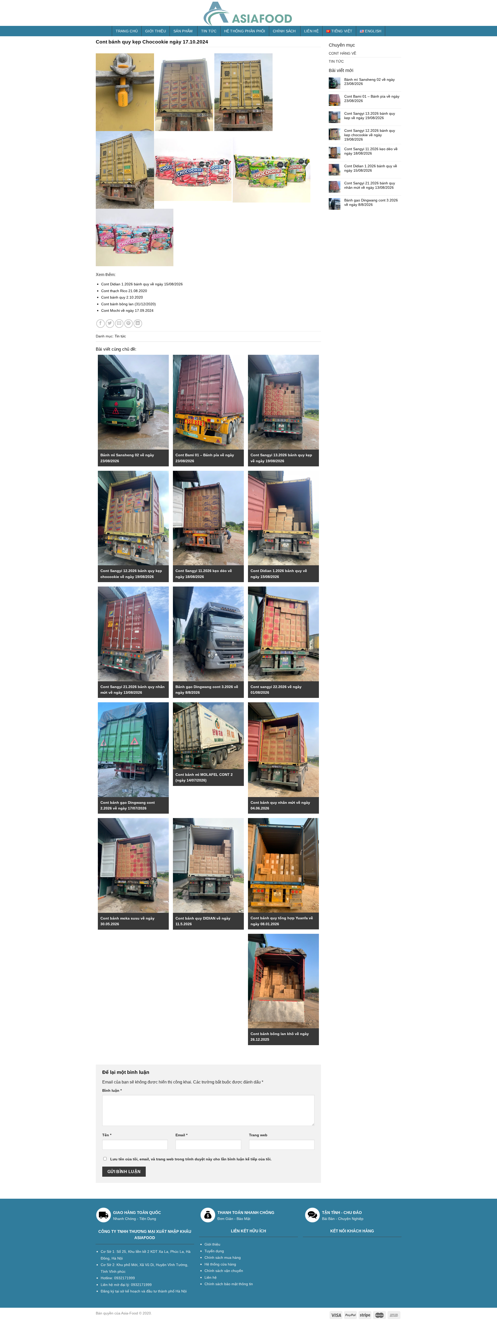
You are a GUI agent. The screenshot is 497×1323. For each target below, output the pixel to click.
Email (181, 1135)
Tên (106, 1135)
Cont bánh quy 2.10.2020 (122, 297)
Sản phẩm (183, 31)
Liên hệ (311, 31)
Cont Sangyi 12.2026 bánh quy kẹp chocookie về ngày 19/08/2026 (369, 134)
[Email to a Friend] (119, 323)
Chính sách (284, 31)
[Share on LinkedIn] (138, 323)
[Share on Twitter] (110, 323)
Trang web (258, 1135)
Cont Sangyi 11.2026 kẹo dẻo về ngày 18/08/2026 (371, 151)
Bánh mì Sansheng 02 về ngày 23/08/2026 (369, 81)
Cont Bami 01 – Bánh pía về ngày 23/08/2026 (371, 98)
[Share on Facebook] (100, 323)
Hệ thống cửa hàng (220, 1264)
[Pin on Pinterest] (128, 323)
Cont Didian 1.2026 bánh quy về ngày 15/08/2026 (142, 284)
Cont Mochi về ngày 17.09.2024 (127, 310)
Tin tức (209, 31)
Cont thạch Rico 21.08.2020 (124, 291)
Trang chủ (127, 31)
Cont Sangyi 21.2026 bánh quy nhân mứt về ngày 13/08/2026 (369, 185)
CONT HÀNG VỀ (342, 53)
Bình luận (112, 1090)
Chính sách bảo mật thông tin (228, 1284)
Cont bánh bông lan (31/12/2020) (128, 304)
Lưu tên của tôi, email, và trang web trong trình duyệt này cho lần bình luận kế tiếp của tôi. (191, 1159)
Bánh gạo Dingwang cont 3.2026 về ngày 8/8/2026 (371, 202)
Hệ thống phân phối (244, 31)
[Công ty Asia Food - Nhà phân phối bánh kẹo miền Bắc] (248, 13)
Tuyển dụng (214, 1251)
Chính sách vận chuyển (223, 1271)
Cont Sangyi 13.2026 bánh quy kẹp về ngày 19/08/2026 (369, 115)
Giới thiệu (155, 31)
